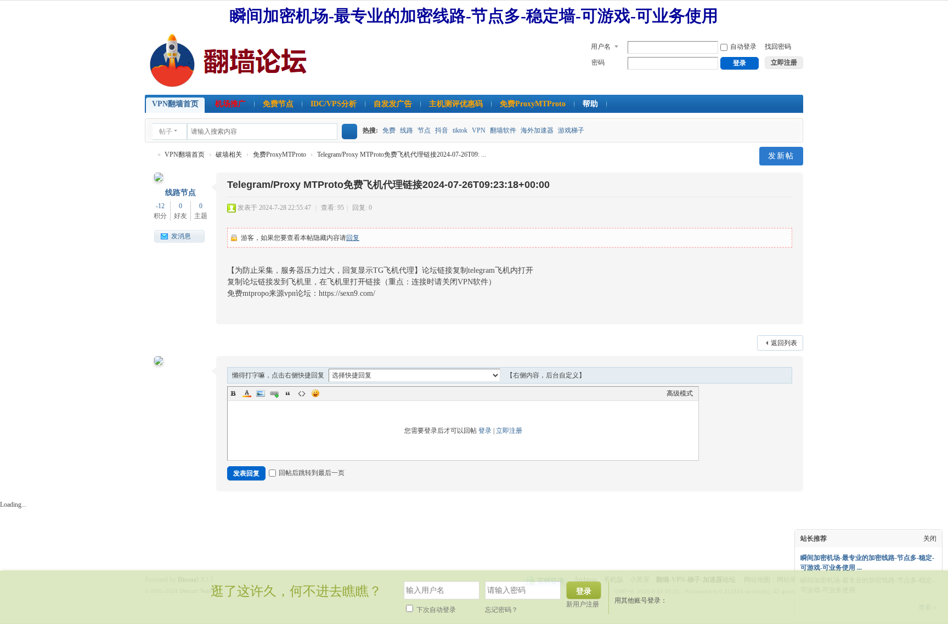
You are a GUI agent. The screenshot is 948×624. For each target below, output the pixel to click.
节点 (424, 130)
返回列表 (784, 343)
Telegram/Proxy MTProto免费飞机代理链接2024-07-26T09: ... (401, 154)
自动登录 (743, 46)
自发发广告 (393, 104)
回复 (352, 238)
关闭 (929, 538)
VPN (479, 130)
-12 (160, 206)
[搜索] (349, 131)
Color (246, 393)
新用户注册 (582, 604)
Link (274, 393)
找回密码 (778, 46)
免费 (389, 130)
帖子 (165, 131)
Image (260, 393)
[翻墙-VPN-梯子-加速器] (231, 60)
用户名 (601, 46)
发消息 (181, 236)
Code (301, 393)
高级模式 (680, 393)
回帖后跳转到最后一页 (312, 473)
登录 (485, 430)
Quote (288, 393)
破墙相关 (229, 154)
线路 (406, 130)
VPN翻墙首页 (175, 104)
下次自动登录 (435, 610)
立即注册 (509, 430)
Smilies (315, 393)
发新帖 (781, 156)
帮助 (590, 104)
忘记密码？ (501, 610)
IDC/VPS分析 (334, 104)
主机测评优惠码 (456, 104)
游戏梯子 (571, 130)
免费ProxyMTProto (533, 104)
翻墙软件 (503, 130)
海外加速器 (537, 130)
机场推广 (230, 104)
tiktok (460, 130)
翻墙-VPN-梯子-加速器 (149, 155)
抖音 (441, 130)
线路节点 (180, 192)
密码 (598, 62)
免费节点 (278, 104)
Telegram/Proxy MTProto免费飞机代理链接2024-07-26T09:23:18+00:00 (388, 184)
